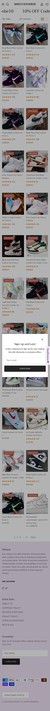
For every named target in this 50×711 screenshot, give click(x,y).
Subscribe (25, 368)
